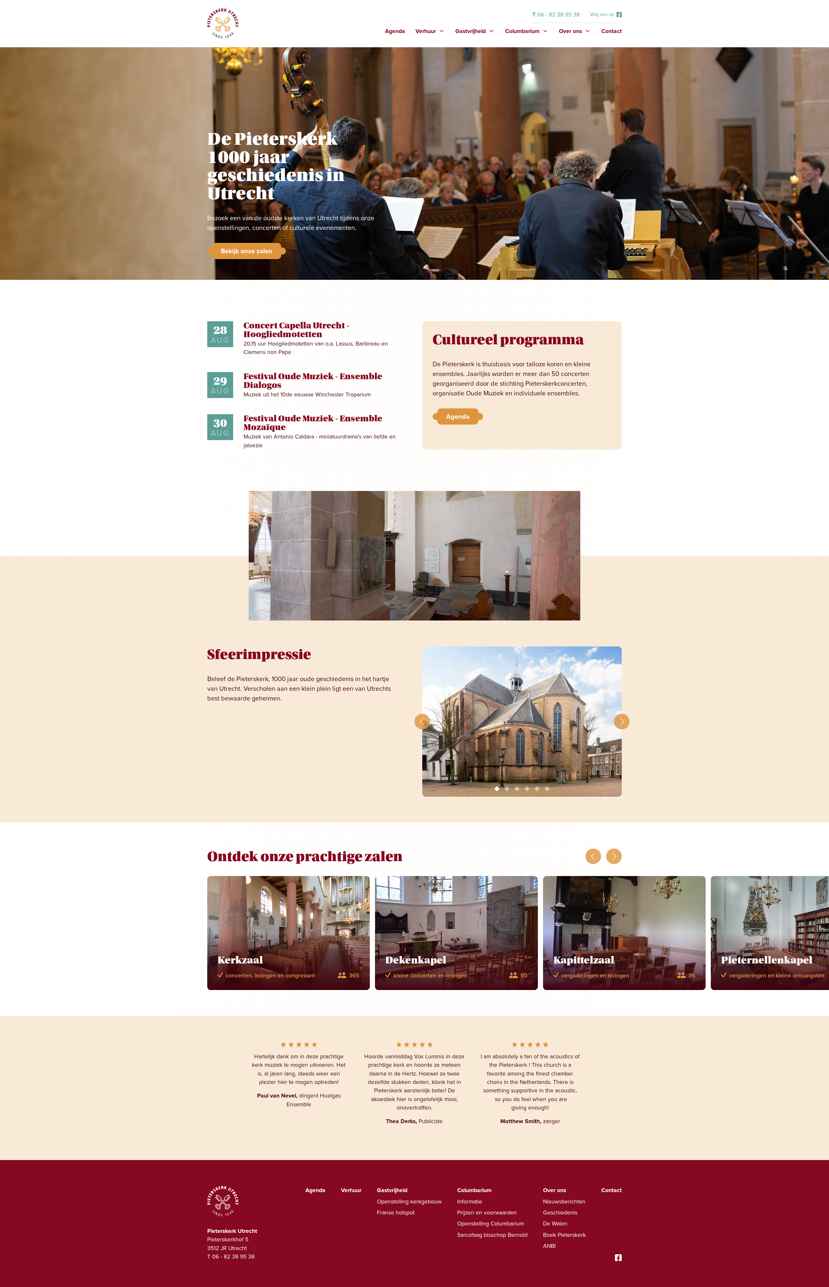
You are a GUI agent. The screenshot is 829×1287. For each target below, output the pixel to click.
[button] (430, 31)
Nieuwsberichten (564, 1201)
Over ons (554, 1190)
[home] (222, 23)
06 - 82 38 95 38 (556, 14)
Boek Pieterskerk (564, 1235)
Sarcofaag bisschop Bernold (492, 1235)
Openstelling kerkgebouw (409, 1201)
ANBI (549, 1246)
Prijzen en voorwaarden (487, 1212)
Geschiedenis (560, 1212)
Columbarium (474, 1190)
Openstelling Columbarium (490, 1223)
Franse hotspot (395, 1212)
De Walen (555, 1223)
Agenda (395, 31)
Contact (611, 31)
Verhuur (351, 1190)
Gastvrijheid (392, 1190)
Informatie (469, 1201)
